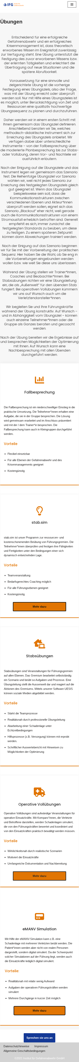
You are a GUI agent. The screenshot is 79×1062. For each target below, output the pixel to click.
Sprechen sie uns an (39, 1037)
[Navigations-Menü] (72, 4)
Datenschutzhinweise (16, 1046)
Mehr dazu (39, 606)
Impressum (41, 1046)
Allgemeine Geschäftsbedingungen (24, 1050)
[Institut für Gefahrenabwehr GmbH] (14, 4)
